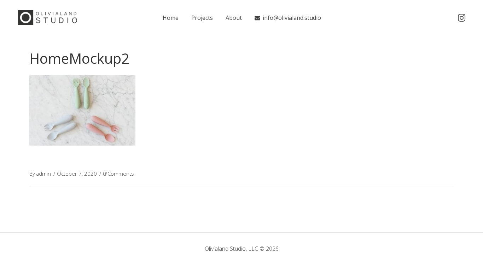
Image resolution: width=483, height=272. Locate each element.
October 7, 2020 (77, 173)
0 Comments (118, 173)
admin (43, 173)
